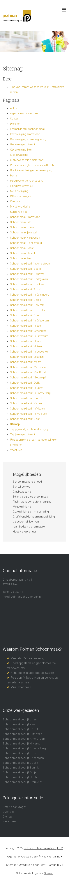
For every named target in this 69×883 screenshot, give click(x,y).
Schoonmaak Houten (22, 227)
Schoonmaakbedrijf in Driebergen (29, 320)
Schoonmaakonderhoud (27, 481)
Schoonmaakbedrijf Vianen (26, 403)
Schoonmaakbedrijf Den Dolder (28, 310)
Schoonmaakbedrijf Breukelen (27, 284)
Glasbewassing (19, 154)
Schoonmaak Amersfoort (25, 216)
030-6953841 (16, 591)
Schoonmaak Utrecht (22, 253)
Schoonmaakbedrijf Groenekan (28, 330)
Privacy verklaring (20, 206)
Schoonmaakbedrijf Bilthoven (27, 273)
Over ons (15, 201)
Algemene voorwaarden (24, 113)
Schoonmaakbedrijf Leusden (27, 356)
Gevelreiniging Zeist (21, 149)
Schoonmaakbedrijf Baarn (25, 268)
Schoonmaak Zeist (21, 258)
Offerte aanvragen (20, 196)
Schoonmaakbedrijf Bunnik (26, 289)
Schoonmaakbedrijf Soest (20, 753)
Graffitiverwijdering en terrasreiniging (31, 170)
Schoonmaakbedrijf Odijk (25, 382)
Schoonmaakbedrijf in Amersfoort (30, 263)
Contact (14, 118)
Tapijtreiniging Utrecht (22, 434)
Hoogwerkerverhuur (21, 185)
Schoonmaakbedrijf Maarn (25, 361)
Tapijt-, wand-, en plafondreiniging (29, 429)
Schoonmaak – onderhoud (26, 242)
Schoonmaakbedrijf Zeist (25, 418)
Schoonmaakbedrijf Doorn (25, 315)
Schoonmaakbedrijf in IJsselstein (29, 351)
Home (13, 175)
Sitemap (15, 424)
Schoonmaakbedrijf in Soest (26, 387)
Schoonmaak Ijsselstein (24, 232)
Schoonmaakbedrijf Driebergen (23, 757)
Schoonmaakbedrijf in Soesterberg (30, 393)
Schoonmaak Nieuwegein (25, 237)
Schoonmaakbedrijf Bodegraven (29, 279)
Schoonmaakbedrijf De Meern (27, 305)
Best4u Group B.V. (51, 865)
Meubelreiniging (19, 191)
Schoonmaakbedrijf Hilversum (23, 743)
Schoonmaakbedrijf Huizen (26, 346)
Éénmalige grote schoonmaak (27, 128)
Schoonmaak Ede (20, 222)
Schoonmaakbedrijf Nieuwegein (28, 377)
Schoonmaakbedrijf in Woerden (28, 413)
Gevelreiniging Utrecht (22, 144)
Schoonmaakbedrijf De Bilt (25, 299)
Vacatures (16, 450)
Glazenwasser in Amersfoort (26, 160)
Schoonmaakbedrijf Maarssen (28, 367)
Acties (13, 108)
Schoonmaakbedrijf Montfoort (28, 372)
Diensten (15, 123)
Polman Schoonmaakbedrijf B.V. (43, 848)
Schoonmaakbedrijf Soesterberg (24, 748)
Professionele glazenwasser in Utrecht (32, 165)
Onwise (48, 873)
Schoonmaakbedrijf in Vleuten (27, 408)
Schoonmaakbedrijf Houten (26, 341)
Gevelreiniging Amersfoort (25, 134)
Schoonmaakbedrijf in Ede (25, 325)
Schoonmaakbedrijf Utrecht (26, 398)
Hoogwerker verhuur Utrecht (26, 180)
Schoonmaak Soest (21, 248)
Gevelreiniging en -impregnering (28, 139)
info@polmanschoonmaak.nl (22, 596)
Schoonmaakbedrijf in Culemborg (29, 294)
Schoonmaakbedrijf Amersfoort (24, 738)
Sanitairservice (18, 211)
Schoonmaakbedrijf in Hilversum (29, 336)
